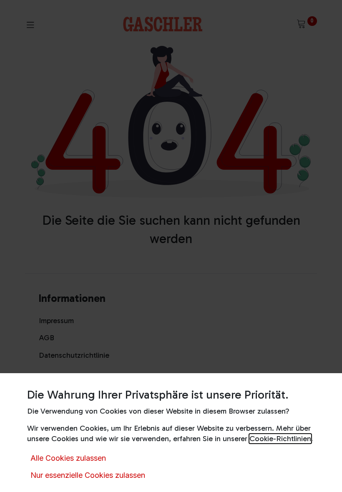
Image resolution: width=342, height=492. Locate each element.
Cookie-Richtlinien (280, 438)
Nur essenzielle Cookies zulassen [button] (87, 475)
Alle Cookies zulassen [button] (68, 458)
